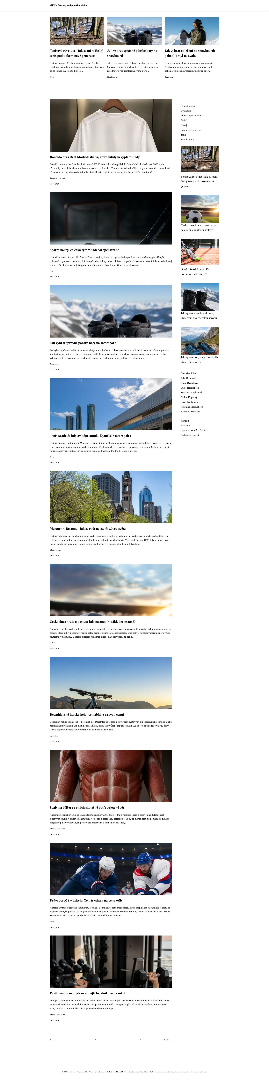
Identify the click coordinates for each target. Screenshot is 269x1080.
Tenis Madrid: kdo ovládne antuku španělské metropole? (90, 436)
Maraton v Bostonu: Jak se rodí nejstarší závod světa (88, 528)
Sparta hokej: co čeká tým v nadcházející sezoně (84, 250)
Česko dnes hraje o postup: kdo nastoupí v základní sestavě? (93, 621)
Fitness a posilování (57, 829)
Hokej (52, 271)
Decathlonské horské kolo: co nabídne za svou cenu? (87, 714)
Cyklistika (54, 736)
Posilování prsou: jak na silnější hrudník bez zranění (87, 993)
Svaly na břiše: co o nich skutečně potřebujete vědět (87, 807)
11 (141, 1039)
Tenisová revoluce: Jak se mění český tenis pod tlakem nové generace (199, 181)
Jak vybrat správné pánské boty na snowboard (83, 343)
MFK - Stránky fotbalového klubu (68, 5)
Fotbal (52, 643)
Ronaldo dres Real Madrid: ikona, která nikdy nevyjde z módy (95, 157)
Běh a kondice (55, 550)
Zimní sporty (112, 77)
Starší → (167, 1039)
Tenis (52, 77)
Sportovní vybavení (57, 178)
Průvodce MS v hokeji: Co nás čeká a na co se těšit (86, 900)
